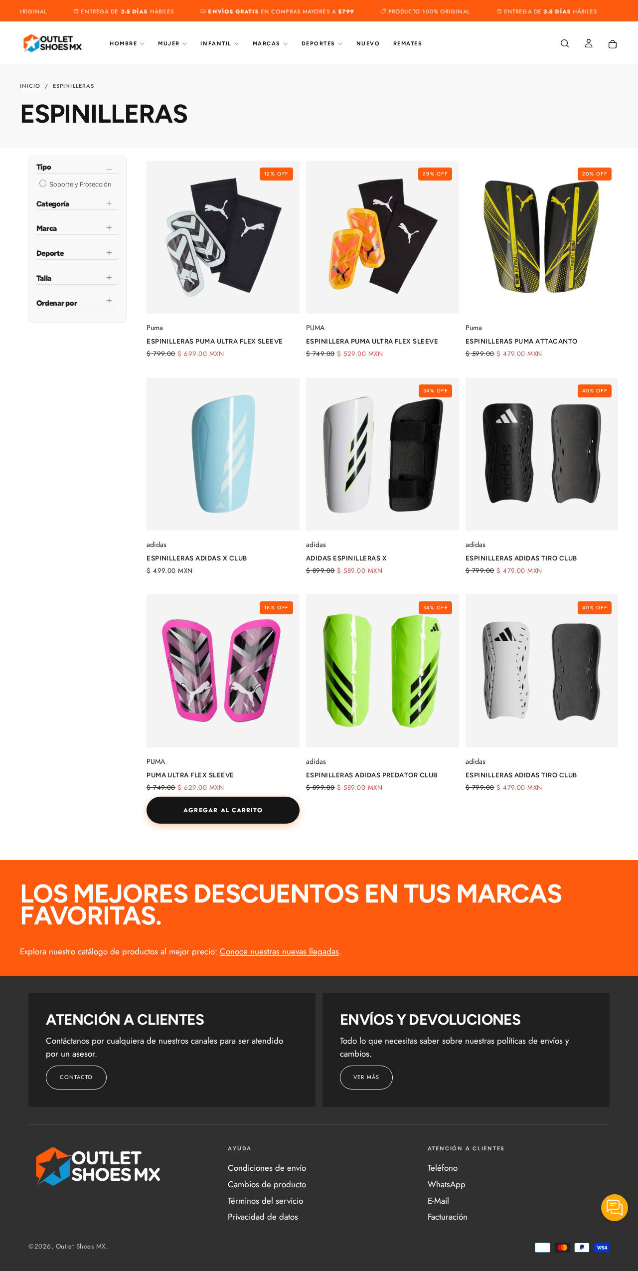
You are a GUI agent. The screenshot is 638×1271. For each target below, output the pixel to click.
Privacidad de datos (263, 1217)
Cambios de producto (267, 1184)
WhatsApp (447, 1184)
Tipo (43, 168)
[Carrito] (612, 44)
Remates (408, 43)
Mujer (169, 43)
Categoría (52, 203)
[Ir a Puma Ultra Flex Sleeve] (223, 670)
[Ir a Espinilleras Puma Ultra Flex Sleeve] (223, 237)
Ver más (366, 1077)
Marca (46, 228)
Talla (44, 278)
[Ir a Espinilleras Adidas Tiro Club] (542, 454)
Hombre (123, 43)
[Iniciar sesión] (588, 44)
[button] (564, 44)
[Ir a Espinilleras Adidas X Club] (223, 454)
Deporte (50, 253)
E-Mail (438, 1201)
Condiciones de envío (267, 1168)
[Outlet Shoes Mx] (98, 1166)
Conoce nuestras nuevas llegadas (279, 951)
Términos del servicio (265, 1201)
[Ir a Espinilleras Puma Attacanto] (542, 237)
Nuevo (368, 43)
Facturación (448, 1217)
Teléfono (443, 1168)
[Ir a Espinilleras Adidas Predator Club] (382, 670)
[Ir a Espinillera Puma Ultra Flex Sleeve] (382, 237)
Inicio (30, 86)
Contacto (76, 1077)
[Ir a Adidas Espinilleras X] (382, 454)
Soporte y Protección (79, 184)
